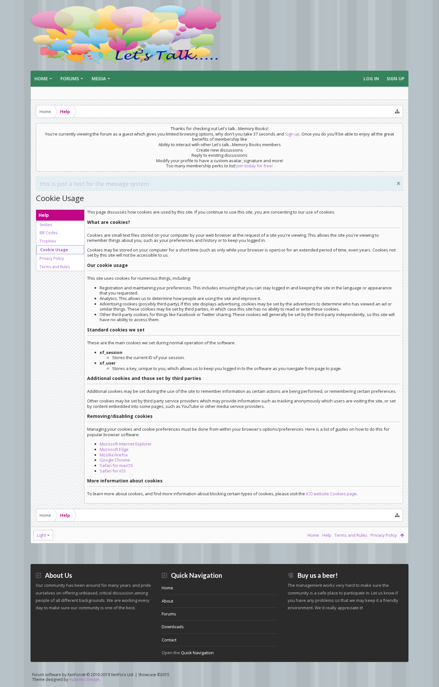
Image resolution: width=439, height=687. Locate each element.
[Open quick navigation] (397, 111)
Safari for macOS (116, 465)
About (167, 601)
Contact (169, 640)
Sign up (292, 134)
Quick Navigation (197, 653)
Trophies (48, 241)
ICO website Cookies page (331, 494)
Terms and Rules (55, 266)
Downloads (173, 627)
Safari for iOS (113, 471)
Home (41, 78)
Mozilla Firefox (114, 455)
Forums (69, 78)
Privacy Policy (52, 258)
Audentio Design (84, 679)
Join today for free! (255, 166)
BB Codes (49, 232)
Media (99, 78)
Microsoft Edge (114, 449)
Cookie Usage (54, 249)
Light (41, 535)
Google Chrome (115, 460)
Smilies (46, 224)
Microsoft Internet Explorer (126, 444)
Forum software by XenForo (83, 674)
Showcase (153, 674)
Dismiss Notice (398, 183)
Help (326, 535)
